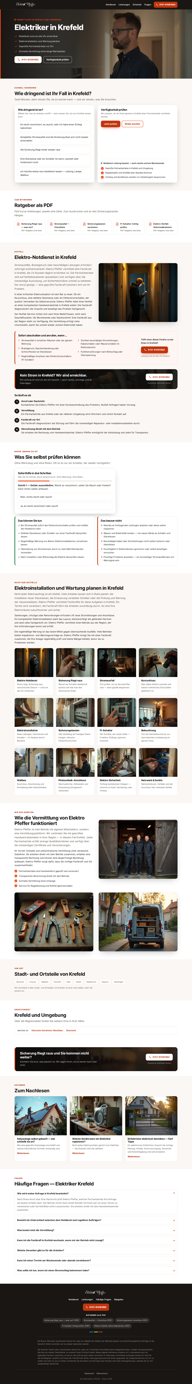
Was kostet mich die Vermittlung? (35, 1230)
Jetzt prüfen (110, 124)
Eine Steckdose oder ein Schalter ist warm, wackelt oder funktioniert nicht (49, 160)
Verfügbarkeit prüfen (57, 59)
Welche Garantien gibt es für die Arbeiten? (40, 1250)
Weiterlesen (23, 1153)
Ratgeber (118, 1299)
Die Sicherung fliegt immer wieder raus (40, 149)
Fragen (147, 4)
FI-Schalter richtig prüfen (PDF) (76, 1326)
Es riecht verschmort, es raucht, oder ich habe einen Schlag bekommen (51, 126)
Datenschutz (102, 1373)
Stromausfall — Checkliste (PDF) (98, 1320)
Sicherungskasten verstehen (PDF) (132, 1320)
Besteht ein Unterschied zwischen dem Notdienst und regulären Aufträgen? (59, 1220)
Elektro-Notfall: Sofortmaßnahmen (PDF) (112, 1326)
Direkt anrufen (132, 124)
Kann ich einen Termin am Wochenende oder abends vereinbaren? (54, 1260)
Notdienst (111, 4)
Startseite (71, 1030)
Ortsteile (137, 4)
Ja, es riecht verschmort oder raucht (39, 506)
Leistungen (124, 4)
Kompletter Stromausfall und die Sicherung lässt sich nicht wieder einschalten (54, 139)
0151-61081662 (30, 59)
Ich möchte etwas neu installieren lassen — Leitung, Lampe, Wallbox (51, 173)
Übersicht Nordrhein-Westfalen (47, 1030)
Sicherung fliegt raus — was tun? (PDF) (61, 1320)
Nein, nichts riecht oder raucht (36, 497)
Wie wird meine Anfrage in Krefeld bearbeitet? (43, 1193)
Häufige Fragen (103, 1299)
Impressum (89, 1373)
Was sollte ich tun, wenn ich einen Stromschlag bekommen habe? (53, 1270)
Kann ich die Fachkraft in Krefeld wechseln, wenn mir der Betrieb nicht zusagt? (60, 1240)
